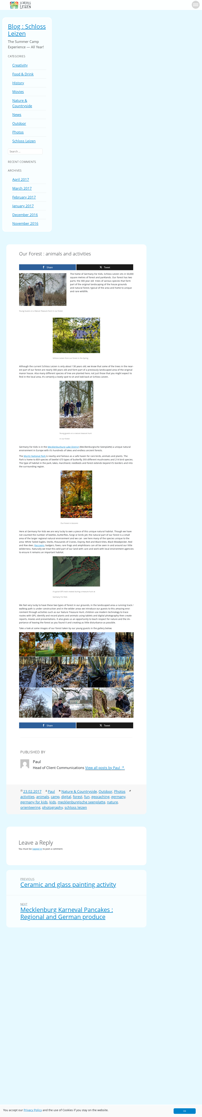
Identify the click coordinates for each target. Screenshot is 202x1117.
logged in (37, 848)
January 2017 (23, 205)
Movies (18, 91)
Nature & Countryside (79, 791)
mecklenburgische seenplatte (81, 802)
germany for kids (34, 802)
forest (77, 796)
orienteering (30, 807)
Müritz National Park (35, 456)
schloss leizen (76, 807)
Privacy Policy (33, 1110)
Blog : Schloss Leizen (27, 30)
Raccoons (39, 545)
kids (52, 802)
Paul (51, 791)
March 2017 (22, 188)
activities (27, 796)
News (16, 114)
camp (55, 796)
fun (87, 796)
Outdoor (19, 123)
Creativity (20, 65)
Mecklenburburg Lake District (63, 446)
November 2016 (25, 223)
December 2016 (25, 214)
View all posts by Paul (103, 767)
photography (52, 807)
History (18, 82)
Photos (18, 132)
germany (118, 796)
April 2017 (20, 179)
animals (42, 796)
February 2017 (24, 197)
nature (112, 802)
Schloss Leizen (24, 140)
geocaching (100, 796)
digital (66, 796)
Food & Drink (23, 74)
